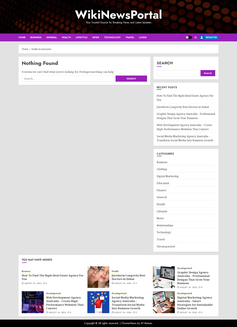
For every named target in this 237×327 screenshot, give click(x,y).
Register (211, 37)
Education (163, 183)
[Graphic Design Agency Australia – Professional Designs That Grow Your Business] (164, 277)
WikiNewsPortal (118, 14)
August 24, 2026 (33, 283)
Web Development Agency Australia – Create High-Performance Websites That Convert (65, 303)
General (51, 37)
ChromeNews (128, 323)
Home (22, 37)
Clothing (162, 169)
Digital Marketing (168, 176)
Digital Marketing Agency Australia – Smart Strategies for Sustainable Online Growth (195, 303)
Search (165, 63)
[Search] (196, 37)
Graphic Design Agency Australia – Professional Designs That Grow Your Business (193, 278)
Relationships (165, 225)
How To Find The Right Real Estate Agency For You (53, 277)
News (95, 37)
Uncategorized (166, 246)
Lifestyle (81, 37)
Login (143, 37)
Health (66, 37)
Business (35, 37)
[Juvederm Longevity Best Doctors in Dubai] (98, 277)
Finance (161, 190)
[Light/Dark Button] (189, 37)
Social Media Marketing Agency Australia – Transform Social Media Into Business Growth (128, 303)
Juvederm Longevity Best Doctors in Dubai (183, 107)
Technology (112, 37)
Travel (129, 37)
